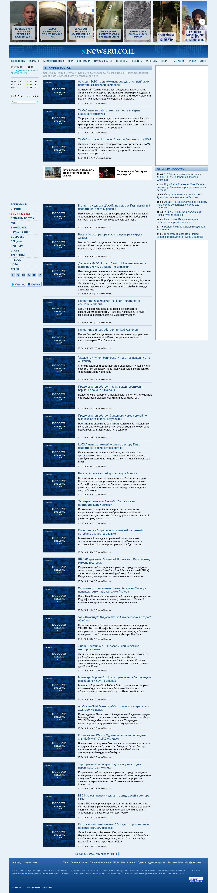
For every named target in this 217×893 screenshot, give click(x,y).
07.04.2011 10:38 (86, 670)
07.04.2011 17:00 (86, 437)
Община (137, 61)
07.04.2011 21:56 (86, 132)
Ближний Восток (53, 61)
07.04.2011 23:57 (86, 103)
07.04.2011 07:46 (86, 788)
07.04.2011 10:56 (86, 639)
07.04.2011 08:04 (86, 757)
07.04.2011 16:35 (86, 523)
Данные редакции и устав (151, 862)
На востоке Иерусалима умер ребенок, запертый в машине (178, 221)
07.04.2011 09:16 (86, 728)
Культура (151, 61)
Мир (70, 61)
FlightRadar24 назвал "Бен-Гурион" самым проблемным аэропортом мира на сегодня (181, 187)
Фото (203, 61)
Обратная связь (79, 862)
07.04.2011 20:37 (86, 227)
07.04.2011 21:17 (86, 158)
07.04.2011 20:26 (86, 256)
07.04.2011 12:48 (86, 581)
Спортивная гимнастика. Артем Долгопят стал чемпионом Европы (179, 196)
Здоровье (122, 61)
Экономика (83, 61)
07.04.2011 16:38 (86, 494)
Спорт (164, 61)
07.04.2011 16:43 (86, 466)
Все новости (18, 61)
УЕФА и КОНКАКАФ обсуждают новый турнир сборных (179, 213)
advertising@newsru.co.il (190, 862)
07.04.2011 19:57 (86, 323)
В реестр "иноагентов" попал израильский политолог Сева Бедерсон (180, 235)
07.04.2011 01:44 (86, 846)
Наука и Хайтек (103, 61)
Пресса (192, 61)
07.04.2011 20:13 (86, 294)
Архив (15, 269)
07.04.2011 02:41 (86, 817)
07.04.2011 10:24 (86, 699)
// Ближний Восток (102, 103)
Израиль (34, 61)
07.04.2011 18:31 (86, 408)
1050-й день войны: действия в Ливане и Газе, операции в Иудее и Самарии (179, 177)
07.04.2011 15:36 (86, 552)
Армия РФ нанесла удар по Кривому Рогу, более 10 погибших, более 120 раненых (182, 204)
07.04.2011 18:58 (86, 380)
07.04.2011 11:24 (86, 610)
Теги (65, 862)
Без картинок (128, 862)
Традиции (178, 61)
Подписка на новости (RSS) (104, 862)
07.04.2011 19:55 (86, 348)
